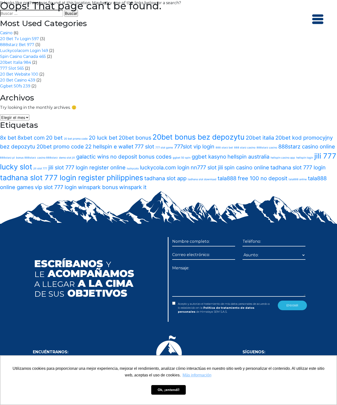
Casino (6, 33)
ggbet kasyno (209, 156)
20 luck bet (103, 137)
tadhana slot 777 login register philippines (71, 177)
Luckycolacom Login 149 (24, 50)
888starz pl (7, 157)
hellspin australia (248, 156)
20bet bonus (135, 137)
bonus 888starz (26, 157)
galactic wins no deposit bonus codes (123, 156)
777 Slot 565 (12, 68)
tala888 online (298, 179)
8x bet (8, 137)
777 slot (144, 146)
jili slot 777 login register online (87, 167)
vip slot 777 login (56, 187)
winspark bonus (98, 187)
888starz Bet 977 (17, 44)
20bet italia (260, 137)
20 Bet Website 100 (19, 74)
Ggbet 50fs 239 (15, 86)
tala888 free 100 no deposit (252, 178)
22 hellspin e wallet (109, 146)
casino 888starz (47, 157)
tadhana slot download (202, 179)
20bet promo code (60, 146)
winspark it (133, 187)
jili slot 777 (40, 168)
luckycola (133, 168)
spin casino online (246, 167)
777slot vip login (194, 146)
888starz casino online (306, 146)
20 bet (54, 137)
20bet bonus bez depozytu (198, 137)
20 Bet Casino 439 (17, 80)
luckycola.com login (164, 167)
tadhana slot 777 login (298, 167)
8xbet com (31, 137)
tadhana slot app (165, 178)
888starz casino (267, 147)
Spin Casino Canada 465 (23, 56)
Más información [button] (197, 375)
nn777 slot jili (207, 167)
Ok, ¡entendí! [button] (169, 390)
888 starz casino (244, 147)
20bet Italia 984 (15, 62)
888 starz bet (224, 147)
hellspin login (304, 157)
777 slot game (164, 147)
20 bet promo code (76, 138)
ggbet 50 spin (181, 157)
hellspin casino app (283, 157)
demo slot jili (67, 157)
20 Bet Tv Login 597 (19, 38)
